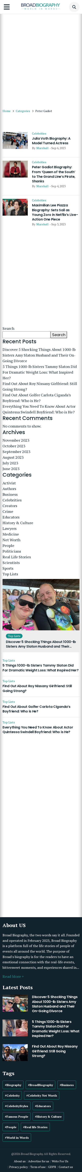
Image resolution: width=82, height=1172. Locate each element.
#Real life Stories (35, 1127)
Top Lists (10, 573)
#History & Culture (48, 1117)
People (8, 545)
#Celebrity (12, 1095)
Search (8, 328)
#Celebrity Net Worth (41, 1095)
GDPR (52, 1167)
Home (7, 111)
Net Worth (11, 539)
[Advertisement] (41, 59)
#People (10, 1127)
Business (10, 494)
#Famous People (16, 1117)
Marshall (42, 148)
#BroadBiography (40, 1085)
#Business (67, 1085)
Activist (9, 482)
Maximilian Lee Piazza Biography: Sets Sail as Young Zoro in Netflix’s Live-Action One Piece (55, 212)
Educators (11, 517)
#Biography (13, 1085)
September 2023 (16, 451)
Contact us (66, 1167)
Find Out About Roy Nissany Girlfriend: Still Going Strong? (40, 386)
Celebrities (39, 133)
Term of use (38, 1167)
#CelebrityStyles (16, 1106)
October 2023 (14, 445)
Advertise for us (38, 1161)
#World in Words (17, 1138)
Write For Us (60, 1161)
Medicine (11, 534)
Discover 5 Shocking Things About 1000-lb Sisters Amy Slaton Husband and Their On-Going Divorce (39, 355)
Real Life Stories (17, 556)
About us (20, 1161)
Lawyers (10, 528)
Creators (10, 505)
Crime (8, 511)
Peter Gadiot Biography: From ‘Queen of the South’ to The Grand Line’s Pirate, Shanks (53, 174)
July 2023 (10, 462)
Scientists (11, 562)
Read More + (13, 976)
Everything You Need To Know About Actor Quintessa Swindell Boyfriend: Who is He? (39, 409)
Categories (23, 111)
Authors (9, 488)
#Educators (43, 1106)
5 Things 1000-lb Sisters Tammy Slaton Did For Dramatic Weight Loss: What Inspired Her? (40, 372)
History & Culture (18, 522)
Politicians (12, 551)
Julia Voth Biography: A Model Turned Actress (51, 141)
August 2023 (13, 457)
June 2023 (11, 468)
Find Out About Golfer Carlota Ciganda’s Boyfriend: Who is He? (37, 397)
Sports (8, 568)
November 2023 (16, 440)
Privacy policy (18, 1167)
